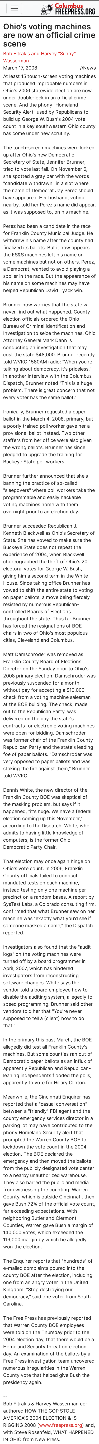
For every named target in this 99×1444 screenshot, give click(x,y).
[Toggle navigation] (14, 8)
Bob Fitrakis (16, 53)
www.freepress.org (60, 1425)
